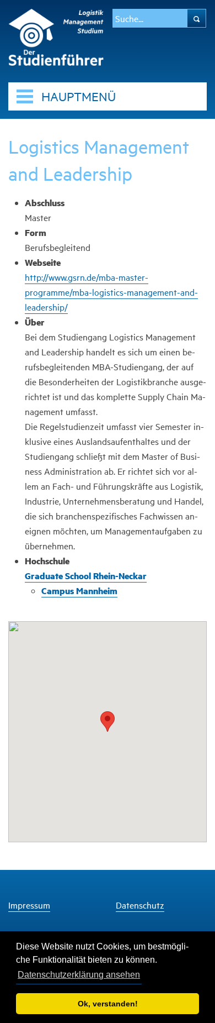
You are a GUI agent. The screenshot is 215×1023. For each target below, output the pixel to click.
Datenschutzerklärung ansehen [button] (79, 974)
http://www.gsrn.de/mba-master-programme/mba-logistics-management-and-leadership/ (111, 292)
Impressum (29, 905)
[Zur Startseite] (56, 35)
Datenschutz (140, 905)
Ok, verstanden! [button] (108, 1003)
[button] (107, 721)
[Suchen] (196, 18)
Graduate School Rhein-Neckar (86, 575)
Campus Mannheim (79, 590)
